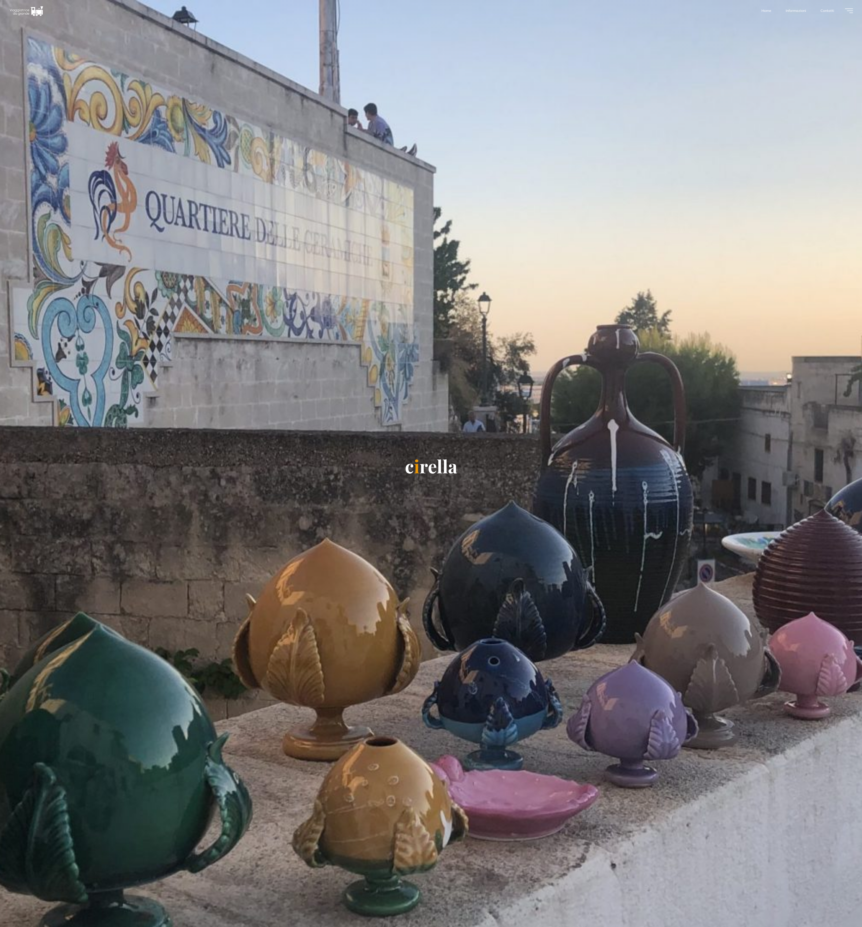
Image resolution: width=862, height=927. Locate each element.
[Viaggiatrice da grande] (26, 10)
